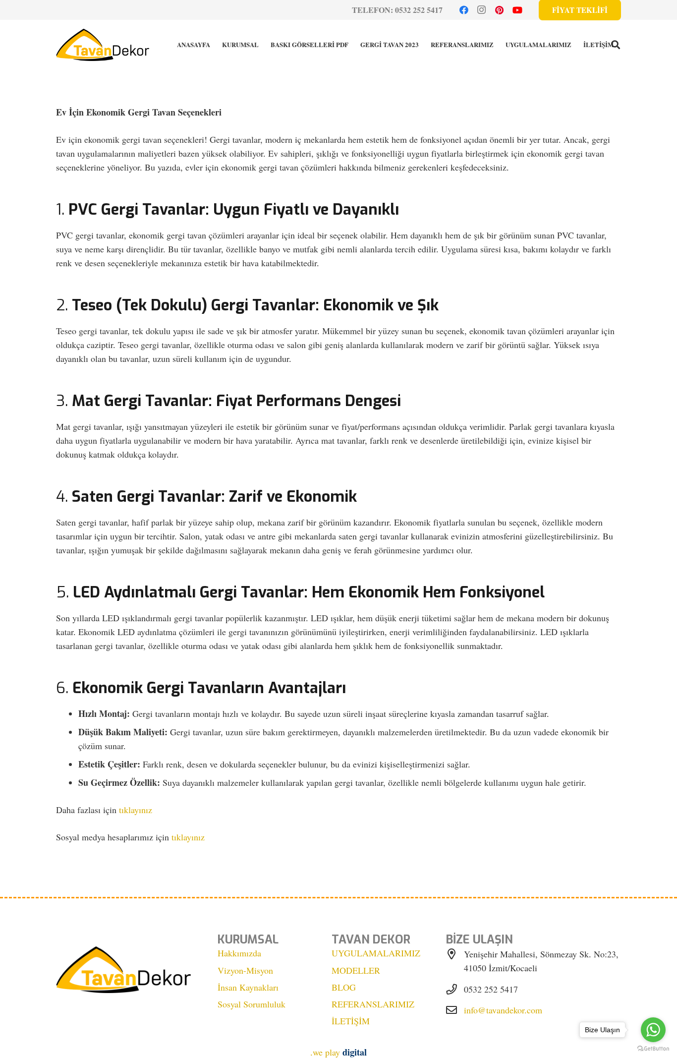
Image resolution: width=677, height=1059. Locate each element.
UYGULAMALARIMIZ (376, 953)
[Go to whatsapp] (653, 1029)
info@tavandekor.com (503, 1010)
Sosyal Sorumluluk (251, 1004)
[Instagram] (482, 10)
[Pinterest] (499, 10)
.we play (338, 1052)
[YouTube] (517, 10)
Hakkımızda (239, 953)
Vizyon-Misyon (245, 970)
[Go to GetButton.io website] (653, 1049)
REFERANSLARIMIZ (373, 1004)
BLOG (344, 987)
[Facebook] (464, 10)
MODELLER (356, 970)
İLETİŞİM (351, 1021)
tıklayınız (135, 810)
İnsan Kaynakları (248, 987)
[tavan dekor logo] (102, 45)
